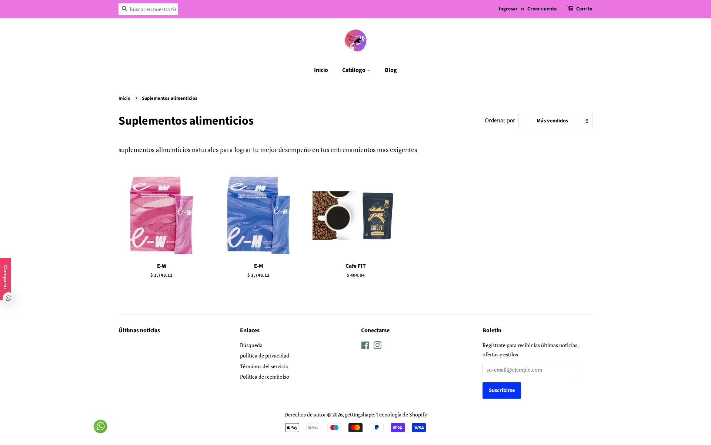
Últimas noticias (139, 330)
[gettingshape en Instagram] (377, 346)
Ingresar (508, 9)
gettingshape (359, 414)
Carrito (584, 9)
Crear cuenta (542, 9)
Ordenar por (500, 120)
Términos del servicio (264, 366)
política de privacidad (264, 355)
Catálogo (354, 70)
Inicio (321, 70)
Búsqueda (251, 345)
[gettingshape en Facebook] (365, 346)
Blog (391, 70)
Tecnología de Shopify (401, 414)
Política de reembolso (264, 376)
